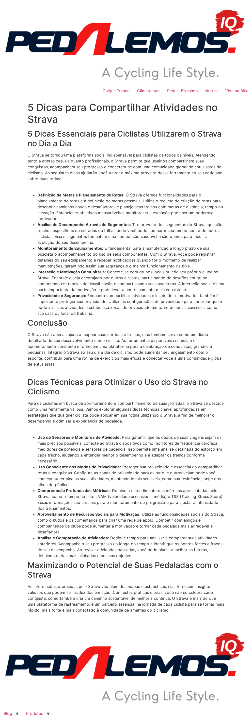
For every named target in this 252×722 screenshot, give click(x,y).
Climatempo (148, 90)
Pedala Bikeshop (182, 90)
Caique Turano (116, 90)
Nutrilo (211, 90)
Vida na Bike (236, 90)
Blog (8, 713)
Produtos (34, 713)
